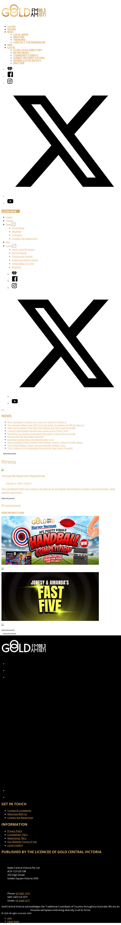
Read (10, 31)
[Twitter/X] (63, 196)
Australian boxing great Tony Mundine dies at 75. (30, 439)
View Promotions (12, 512)
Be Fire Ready (21, 52)
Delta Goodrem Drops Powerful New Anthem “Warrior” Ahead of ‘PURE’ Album (45, 442)
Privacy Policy (14, 831)
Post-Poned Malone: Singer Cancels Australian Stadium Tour (36, 445)
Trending (19, 39)
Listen (11, 26)
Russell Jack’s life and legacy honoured (25, 436)
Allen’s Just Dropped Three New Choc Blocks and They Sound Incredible (41, 428)
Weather (18, 37)
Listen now (8, 211)
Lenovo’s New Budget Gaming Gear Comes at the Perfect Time (37, 430)
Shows (11, 29)
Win (9, 44)
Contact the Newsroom (29, 42)
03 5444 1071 (22, 900)
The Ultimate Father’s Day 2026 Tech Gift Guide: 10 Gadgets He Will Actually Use (45, 425)
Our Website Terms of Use (22, 841)
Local (11, 47)
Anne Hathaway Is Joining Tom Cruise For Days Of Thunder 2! (36, 422)
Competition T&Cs (17, 834)
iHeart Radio (13, 921)
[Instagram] (9, 83)
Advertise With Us (17, 814)
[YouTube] (10, 203)
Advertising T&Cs (16, 838)
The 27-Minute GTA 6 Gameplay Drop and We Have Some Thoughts (40, 448)
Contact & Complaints (19, 810)
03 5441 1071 (23, 893)
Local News (20, 34)
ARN (9, 918)
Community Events (25, 55)
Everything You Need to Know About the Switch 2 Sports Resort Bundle (41, 433)
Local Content (15, 845)
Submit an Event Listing (29, 57)
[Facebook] (10, 76)
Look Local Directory (27, 50)
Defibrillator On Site (27, 60)
